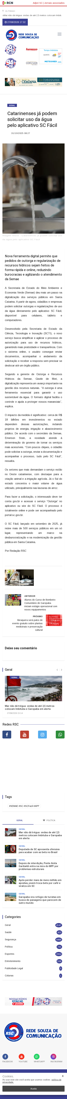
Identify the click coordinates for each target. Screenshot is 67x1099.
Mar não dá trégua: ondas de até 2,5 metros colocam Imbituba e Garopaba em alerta (29, 707)
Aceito (33, 1088)
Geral (12, 105)
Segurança (10, 939)
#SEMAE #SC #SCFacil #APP (24, 806)
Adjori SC (37, 3)
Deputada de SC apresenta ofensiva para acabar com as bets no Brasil (39, 850)
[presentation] (57, 670)
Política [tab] (50, 820)
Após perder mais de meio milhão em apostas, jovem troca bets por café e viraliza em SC (40, 883)
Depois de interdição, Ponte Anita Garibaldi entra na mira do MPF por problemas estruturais (38, 866)
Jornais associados (54, 3)
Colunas (9, 975)
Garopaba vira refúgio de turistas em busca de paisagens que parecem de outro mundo (40, 900)
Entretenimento (12, 961)
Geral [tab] (19, 820)
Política (9, 946)
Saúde (8, 932)
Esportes (9, 954)
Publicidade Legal (14, 968)
